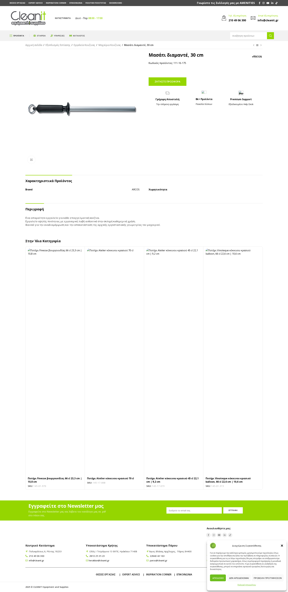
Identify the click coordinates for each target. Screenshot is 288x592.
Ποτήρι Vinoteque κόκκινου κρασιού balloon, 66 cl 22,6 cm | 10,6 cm (228, 480)
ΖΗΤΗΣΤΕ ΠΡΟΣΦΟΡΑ (167, 81)
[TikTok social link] (276, 3)
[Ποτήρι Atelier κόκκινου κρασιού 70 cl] (114, 362)
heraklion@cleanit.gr (99, 560)
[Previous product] (253, 45)
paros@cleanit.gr (158, 560)
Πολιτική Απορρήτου (247, 585)
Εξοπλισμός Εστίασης (58, 45)
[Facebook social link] (259, 3)
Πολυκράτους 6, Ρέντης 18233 (45, 551)
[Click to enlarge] (31, 159)
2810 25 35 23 (97, 555)
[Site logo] (28, 18)
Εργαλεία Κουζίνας (84, 45)
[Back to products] (257, 45)
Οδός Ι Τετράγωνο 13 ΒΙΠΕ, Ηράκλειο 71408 (113, 551)
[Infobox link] (226, 3)
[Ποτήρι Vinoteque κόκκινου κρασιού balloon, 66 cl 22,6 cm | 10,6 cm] (233, 362)
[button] (281, 545)
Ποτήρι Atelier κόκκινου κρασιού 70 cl (110, 478)
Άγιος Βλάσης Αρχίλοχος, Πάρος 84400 (170, 551)
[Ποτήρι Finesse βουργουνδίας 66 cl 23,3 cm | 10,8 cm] (55, 362)
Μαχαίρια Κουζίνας (109, 45)
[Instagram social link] (263, 3)
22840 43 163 (157, 555)
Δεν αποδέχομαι (239, 577)
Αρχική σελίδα (33, 45)
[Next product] (261, 45)
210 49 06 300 (36, 555)
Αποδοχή (218, 577)
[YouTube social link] (267, 3)
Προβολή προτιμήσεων (268, 577)
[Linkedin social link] (272, 3)
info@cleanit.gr (36, 560)
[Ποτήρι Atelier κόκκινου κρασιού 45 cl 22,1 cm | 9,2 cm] (173, 362)
